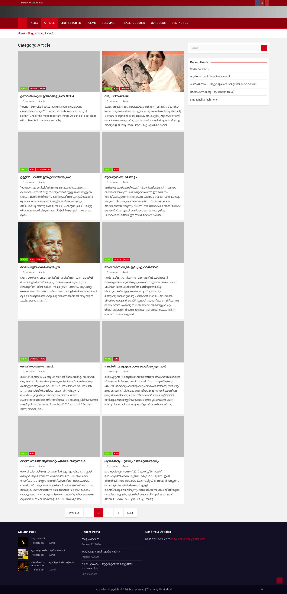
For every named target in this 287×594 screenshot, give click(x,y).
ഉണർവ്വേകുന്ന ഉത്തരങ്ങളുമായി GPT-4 (47, 96)
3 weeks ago (38, 543)
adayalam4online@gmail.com (188, 539)
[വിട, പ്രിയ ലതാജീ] (143, 71)
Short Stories (71, 22)
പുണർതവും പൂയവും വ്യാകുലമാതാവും (131, 461)
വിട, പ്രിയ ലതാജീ (116, 96)
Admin (42, 101)
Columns (108, 22)
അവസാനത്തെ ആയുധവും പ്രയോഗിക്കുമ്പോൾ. (53, 461)
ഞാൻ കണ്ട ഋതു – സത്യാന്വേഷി (212, 91)
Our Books (158, 22)
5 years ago (112, 101)
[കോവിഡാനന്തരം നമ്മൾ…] (59, 341)
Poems (91, 22)
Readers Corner (134, 22)
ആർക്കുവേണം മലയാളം (120, 177)
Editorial (34, 89)
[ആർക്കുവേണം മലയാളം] (143, 152)
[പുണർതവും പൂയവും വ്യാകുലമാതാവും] (143, 436)
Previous (74, 512)
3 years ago (28, 101)
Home (42, 89)
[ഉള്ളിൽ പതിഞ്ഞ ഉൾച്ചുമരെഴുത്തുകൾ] (59, 152)
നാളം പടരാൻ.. (199, 68)
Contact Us (180, 22)
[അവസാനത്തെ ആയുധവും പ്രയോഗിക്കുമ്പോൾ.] (59, 436)
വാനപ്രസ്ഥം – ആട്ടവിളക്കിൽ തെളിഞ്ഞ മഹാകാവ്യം (223, 84)
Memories (125, 89)
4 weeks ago (38, 555)
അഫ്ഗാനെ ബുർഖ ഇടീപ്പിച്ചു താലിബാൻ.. (131, 267)
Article (49, 22)
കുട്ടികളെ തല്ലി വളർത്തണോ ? (210, 76)
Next (130, 512)
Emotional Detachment (203, 99)
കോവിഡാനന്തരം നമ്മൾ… (37, 366)
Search (264, 48)
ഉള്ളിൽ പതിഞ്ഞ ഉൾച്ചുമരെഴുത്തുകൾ (45, 177)
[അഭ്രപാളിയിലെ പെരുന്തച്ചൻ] (59, 242)
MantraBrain (166, 589)
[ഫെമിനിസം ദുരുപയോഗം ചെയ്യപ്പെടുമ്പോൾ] (143, 341)
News (34, 22)
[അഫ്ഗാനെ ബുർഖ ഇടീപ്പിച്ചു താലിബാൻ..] (143, 242)
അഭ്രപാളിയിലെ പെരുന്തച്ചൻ (40, 267)
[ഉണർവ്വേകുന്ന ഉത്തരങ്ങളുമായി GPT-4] (59, 71)
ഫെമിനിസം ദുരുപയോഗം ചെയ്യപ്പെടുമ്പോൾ (135, 366)
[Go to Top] (280, 581)
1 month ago (39, 570)
